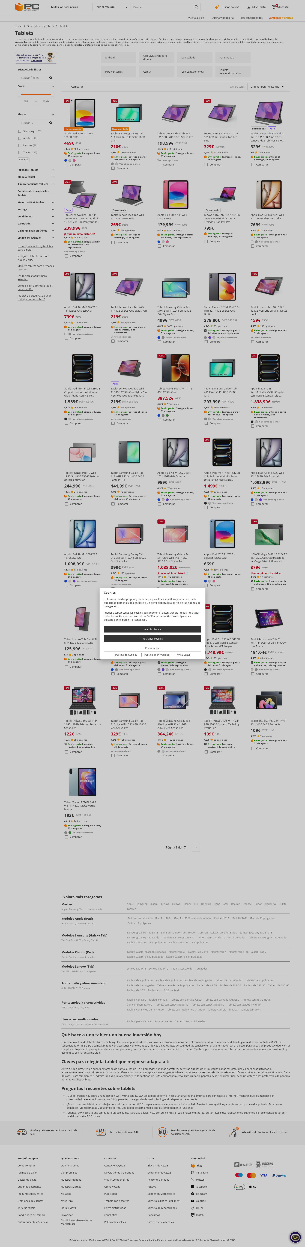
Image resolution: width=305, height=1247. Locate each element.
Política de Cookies (126, 654)
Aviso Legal (183, 654)
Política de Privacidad (157, 654)
